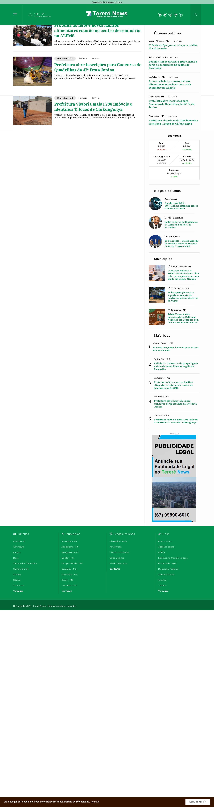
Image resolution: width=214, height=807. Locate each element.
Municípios (163, 259)
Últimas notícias (167, 33)
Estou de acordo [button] (197, 802)
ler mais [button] (95, 801)
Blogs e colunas (167, 191)
